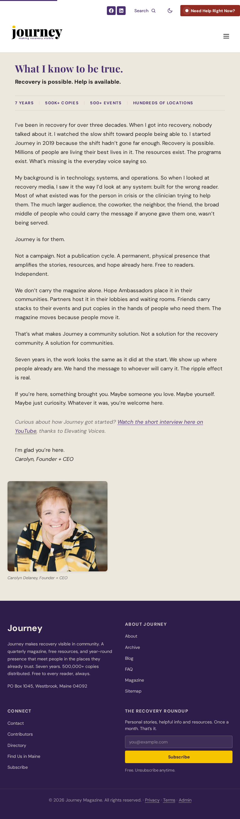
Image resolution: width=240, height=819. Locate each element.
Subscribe (18, 767)
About (131, 636)
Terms (169, 800)
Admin (185, 800)
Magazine (134, 680)
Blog (129, 658)
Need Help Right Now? (213, 10)
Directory (17, 745)
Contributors (20, 734)
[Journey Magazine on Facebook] (111, 10)
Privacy (152, 800)
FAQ (129, 669)
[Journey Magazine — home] (36, 36)
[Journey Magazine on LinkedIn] (121, 10)
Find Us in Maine (24, 756)
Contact (16, 723)
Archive (132, 647)
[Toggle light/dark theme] (170, 10)
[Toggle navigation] (226, 36)
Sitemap (133, 691)
